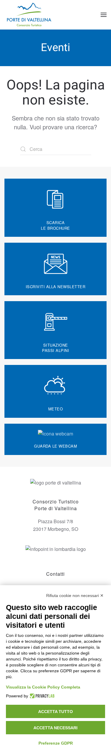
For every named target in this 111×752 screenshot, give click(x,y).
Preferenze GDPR (55, 743)
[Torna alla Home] (29, 15)
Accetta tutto (55, 711)
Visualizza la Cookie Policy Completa (43, 687)
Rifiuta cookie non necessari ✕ (75, 595)
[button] (104, 15)
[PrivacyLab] (41, 696)
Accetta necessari (55, 727)
